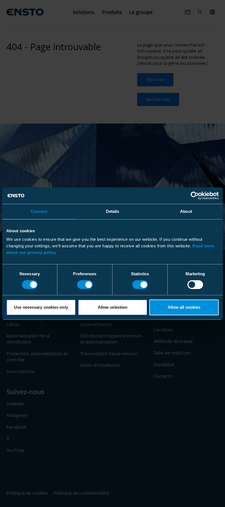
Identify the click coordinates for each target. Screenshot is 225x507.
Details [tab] (112, 211)
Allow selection (113, 307)
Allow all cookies (184, 307)
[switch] (85, 284)
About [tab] (186, 211)
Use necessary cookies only (41, 307)
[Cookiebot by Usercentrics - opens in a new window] (195, 195)
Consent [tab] (39, 211)
